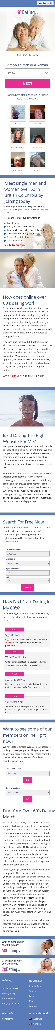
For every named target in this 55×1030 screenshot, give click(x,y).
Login (31, 996)
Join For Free (35, 986)
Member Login (45, 3)
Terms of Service (10, 988)
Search (27, 587)
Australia (37, 1018)
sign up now (18, 375)
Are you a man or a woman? (28, 65)
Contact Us (7, 1018)
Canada (37, 1023)
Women (33, 1006)
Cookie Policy (8, 998)
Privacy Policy (8, 993)
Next (27, 83)
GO (27, 780)
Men (31, 1001)
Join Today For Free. (14, 245)
